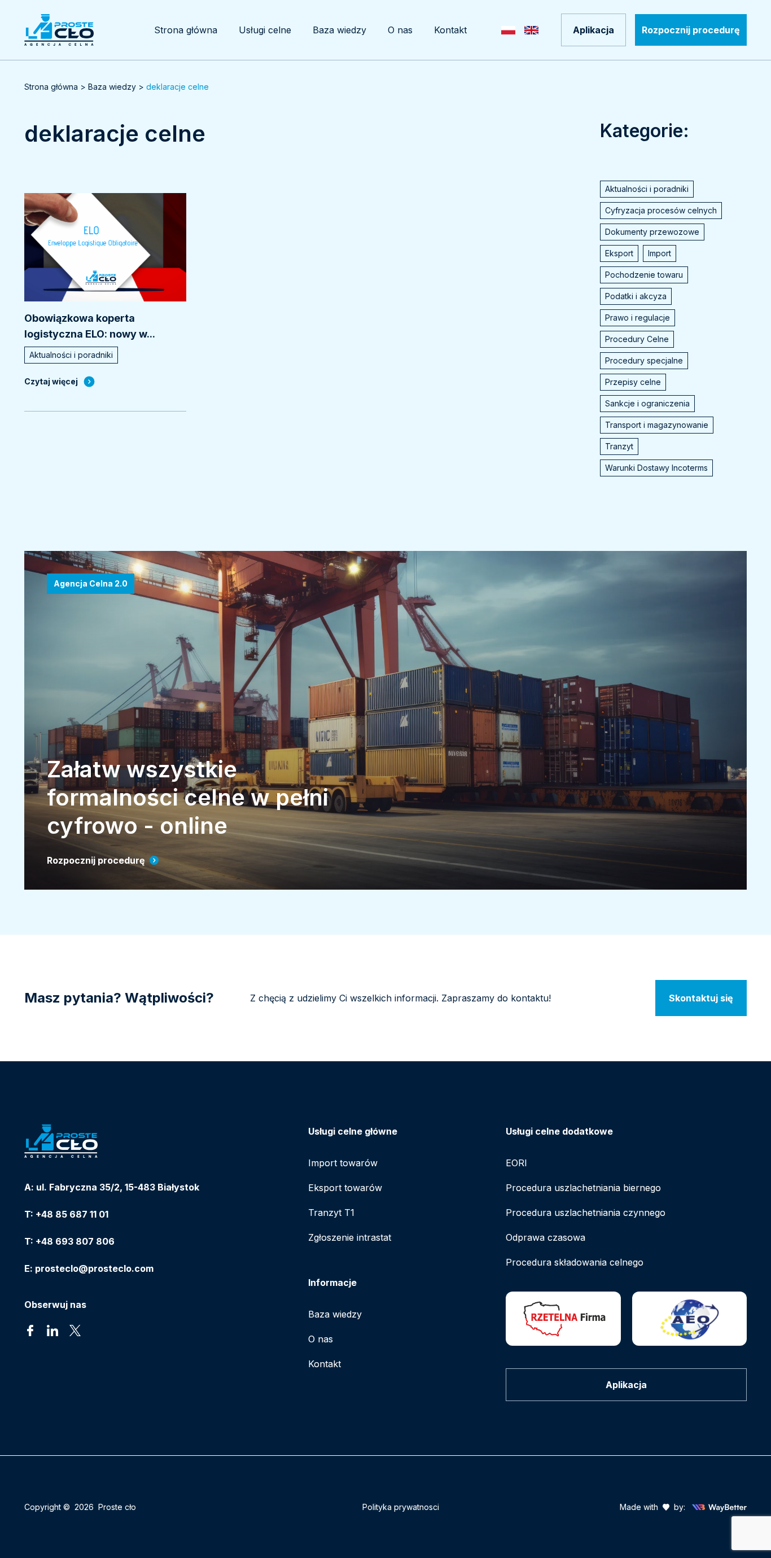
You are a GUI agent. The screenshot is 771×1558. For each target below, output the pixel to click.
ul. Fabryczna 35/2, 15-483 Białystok (117, 1187)
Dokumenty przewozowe (652, 232)
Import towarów (343, 1162)
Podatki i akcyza (636, 296)
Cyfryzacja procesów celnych (661, 210)
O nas (320, 1339)
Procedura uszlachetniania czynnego (585, 1212)
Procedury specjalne (644, 360)
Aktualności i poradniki (647, 189)
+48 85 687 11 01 (72, 1214)
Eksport (619, 253)
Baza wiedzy (112, 86)
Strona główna (51, 86)
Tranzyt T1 (331, 1212)
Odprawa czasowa (545, 1237)
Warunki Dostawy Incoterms (656, 467)
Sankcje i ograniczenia (647, 403)
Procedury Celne (637, 339)
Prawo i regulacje (637, 317)
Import (659, 253)
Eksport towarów (345, 1187)
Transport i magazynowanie (656, 425)
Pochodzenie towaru (644, 274)
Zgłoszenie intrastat (349, 1237)
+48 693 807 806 (75, 1241)
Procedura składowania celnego (574, 1262)
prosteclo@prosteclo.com (94, 1268)
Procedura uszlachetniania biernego (583, 1187)
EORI (516, 1162)
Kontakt (324, 1363)
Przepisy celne (633, 382)
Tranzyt (619, 446)
